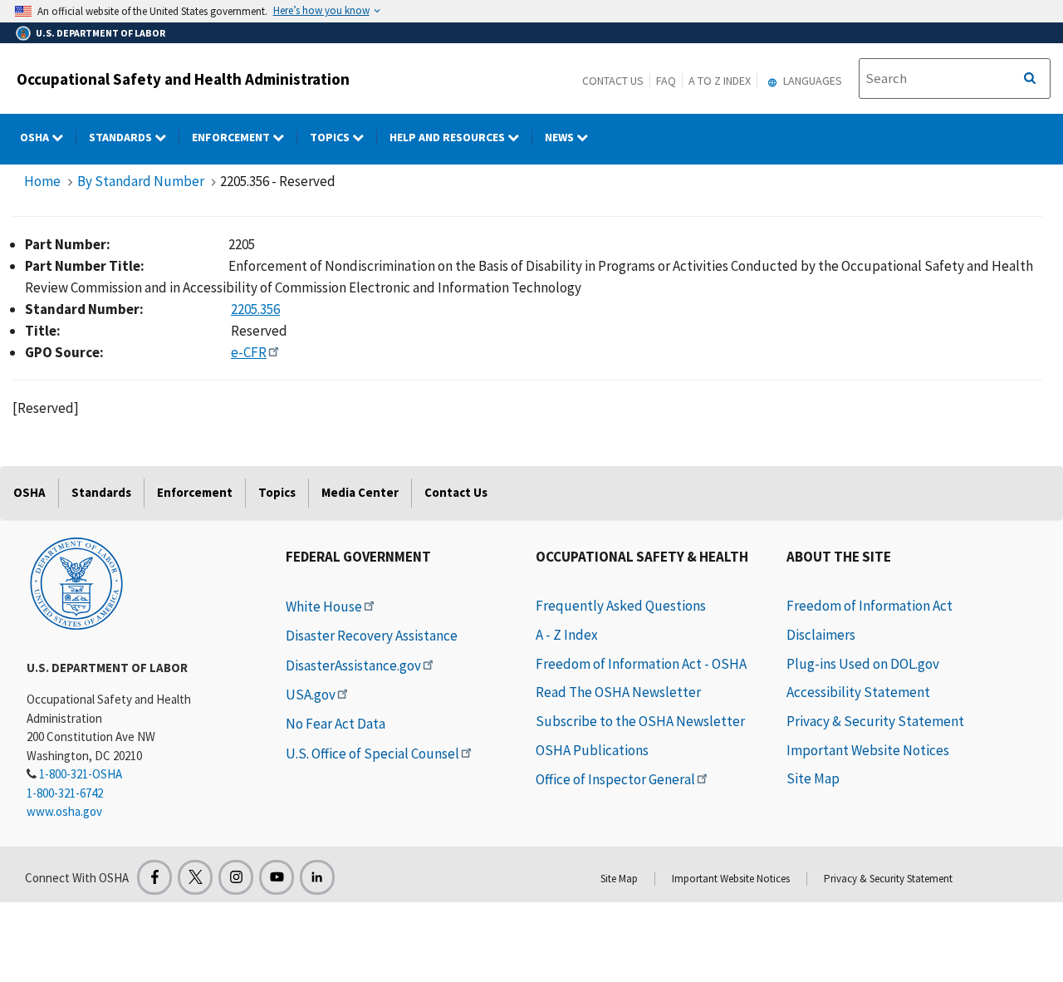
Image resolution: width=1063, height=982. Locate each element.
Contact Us (613, 80)
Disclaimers (820, 635)
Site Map (813, 778)
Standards (121, 137)
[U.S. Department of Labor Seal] (76, 582)
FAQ (666, 80)
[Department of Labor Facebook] (154, 877)
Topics (331, 137)
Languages (811, 80)
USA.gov (311, 694)
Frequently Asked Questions (621, 606)
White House (324, 606)
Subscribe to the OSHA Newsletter (640, 721)
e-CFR (249, 352)
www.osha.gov (64, 811)
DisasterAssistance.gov (353, 665)
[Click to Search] (1030, 79)
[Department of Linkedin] (317, 877)
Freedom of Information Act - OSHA (641, 664)
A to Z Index (719, 80)
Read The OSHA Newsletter (618, 692)
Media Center (360, 492)
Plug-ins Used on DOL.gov (862, 664)
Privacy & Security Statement (875, 721)
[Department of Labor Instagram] (235, 877)
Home (42, 181)
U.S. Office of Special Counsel (372, 753)
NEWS (560, 137)
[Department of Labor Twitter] (195, 877)
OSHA (35, 137)
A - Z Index (567, 635)
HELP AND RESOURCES (448, 137)
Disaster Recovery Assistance (372, 635)
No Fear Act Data (335, 723)
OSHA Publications (592, 750)
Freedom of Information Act (869, 606)
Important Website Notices (867, 750)
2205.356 (255, 309)
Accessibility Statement (858, 692)
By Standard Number (140, 181)
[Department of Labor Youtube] (276, 877)
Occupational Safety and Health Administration (183, 79)
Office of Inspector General (615, 779)
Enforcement (232, 137)
